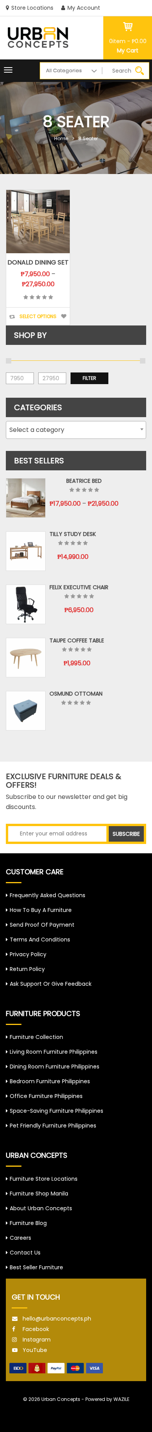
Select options (38, 316)
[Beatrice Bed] (26, 498)
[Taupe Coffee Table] (26, 657)
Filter (89, 378)
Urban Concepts (60, 1399)
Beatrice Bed (84, 481)
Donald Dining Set (38, 262)
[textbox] (76, 429)
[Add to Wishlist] (64, 316)
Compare (12, 316)
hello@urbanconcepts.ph (57, 1318)
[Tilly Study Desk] (26, 551)
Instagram (37, 1339)
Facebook (36, 1329)
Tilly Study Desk (72, 534)
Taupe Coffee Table (76, 640)
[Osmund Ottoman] (26, 711)
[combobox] (76, 430)
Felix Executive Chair (78, 587)
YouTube (35, 1350)
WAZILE (121, 1399)
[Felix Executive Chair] (26, 604)
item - (128, 41)
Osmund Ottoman (76, 694)
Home (61, 138)
